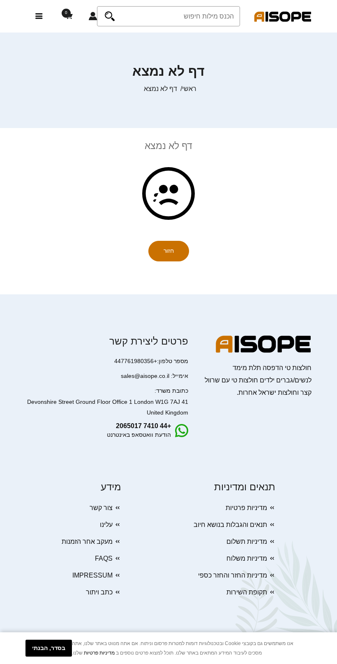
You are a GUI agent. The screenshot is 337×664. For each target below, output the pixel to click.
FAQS (104, 558)
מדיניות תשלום (246, 541)
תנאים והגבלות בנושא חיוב (230, 524)
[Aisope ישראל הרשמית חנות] (283, 16)
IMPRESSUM (92, 575)
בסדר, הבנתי (48, 648)
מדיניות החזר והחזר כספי (232, 575)
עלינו (106, 524)
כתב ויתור (99, 592)
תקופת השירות (246, 592)
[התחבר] (92, 16)
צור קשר (101, 507)
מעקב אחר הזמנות (87, 541)
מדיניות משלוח (246, 558)
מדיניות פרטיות (246, 507)
